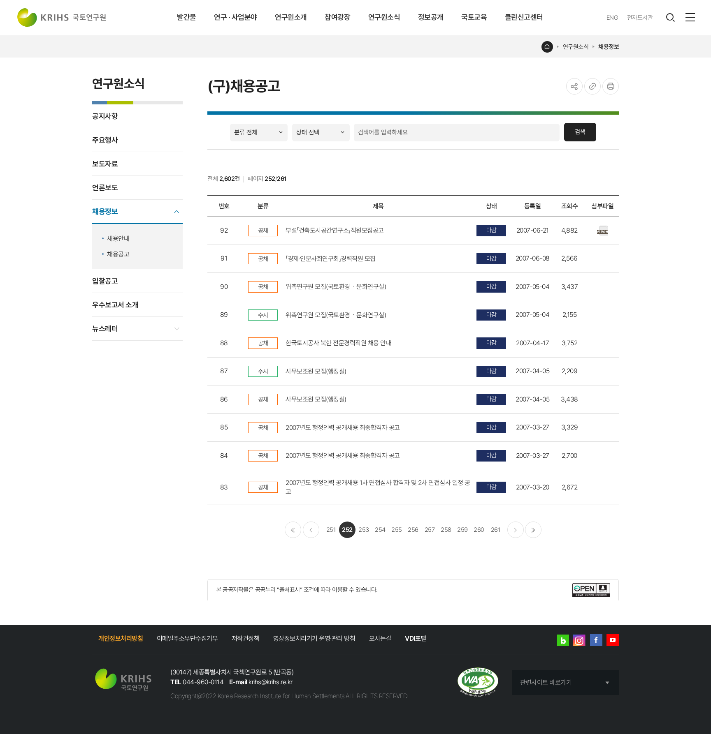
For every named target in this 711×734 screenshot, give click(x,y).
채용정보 (608, 47)
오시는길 (380, 638)
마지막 (533, 530)
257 (430, 529)
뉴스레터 (105, 328)
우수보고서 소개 (115, 304)
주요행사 (105, 140)
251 (331, 529)
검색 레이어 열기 (670, 18)
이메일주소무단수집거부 (187, 638)
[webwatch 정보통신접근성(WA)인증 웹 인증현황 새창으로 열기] (478, 682)
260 (479, 529)
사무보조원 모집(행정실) (316, 371)
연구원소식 (384, 17)
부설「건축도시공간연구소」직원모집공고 (335, 230)
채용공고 (118, 254)
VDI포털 (415, 638)
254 (380, 529)
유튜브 (612, 640)
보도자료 (105, 163)
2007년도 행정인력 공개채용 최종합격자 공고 (343, 428)
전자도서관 (640, 17)
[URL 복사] (592, 86)
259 (462, 529)
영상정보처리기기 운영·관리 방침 (314, 638)
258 (446, 529)
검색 (580, 132)
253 (363, 529)
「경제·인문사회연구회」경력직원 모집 (331, 259)
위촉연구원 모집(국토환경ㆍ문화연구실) (336, 287)
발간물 (186, 17)
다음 (515, 530)
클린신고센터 (524, 17)
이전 (311, 530)
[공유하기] (574, 86)
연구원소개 (291, 17)
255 (396, 529)
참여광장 (337, 17)
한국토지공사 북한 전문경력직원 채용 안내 (338, 343)
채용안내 (118, 238)
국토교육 (474, 17)
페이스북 (596, 640)
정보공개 (431, 17)
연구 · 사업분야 (235, 17)
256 (413, 529)
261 (495, 529)
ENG (612, 17)
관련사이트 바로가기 (546, 682)
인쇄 (610, 86)
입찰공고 (105, 281)
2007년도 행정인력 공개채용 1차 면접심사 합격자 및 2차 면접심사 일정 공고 (378, 487)
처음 (293, 530)
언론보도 (105, 187)
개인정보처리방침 (120, 638)
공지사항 (105, 116)
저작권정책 (246, 638)
